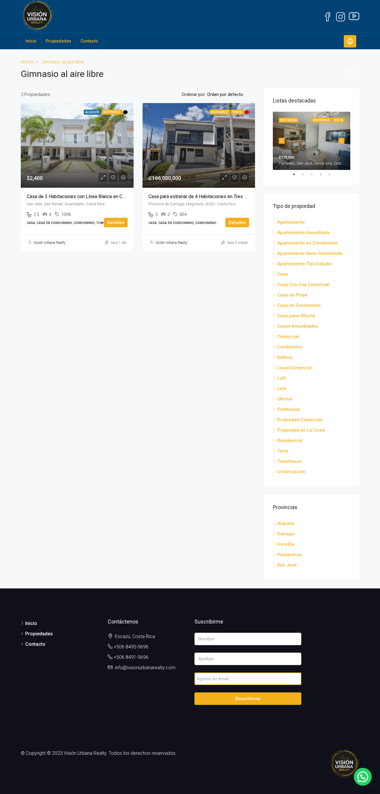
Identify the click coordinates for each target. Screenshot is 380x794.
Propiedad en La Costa (301, 430)
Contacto (89, 41)
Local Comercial (294, 367)
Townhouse (289, 461)
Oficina (284, 399)
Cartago (285, 533)
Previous (282, 141)
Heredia (285, 544)
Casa (282, 274)
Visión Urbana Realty (50, 243)
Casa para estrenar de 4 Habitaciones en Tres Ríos (201, 196)
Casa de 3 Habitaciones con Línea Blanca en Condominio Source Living (100, 196)
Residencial (289, 440)
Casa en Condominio (299, 305)
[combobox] (230, 94)
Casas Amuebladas (297, 326)
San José (287, 565)
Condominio (290, 347)
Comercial (288, 336)
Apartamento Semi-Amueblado (309, 253)
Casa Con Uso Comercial (303, 284)
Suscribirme (248, 698)
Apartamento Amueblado (303, 232)
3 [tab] (315, 174)
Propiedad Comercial (299, 419)
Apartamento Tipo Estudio (304, 263)
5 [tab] (332, 174)
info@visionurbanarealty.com (145, 667)
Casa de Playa (292, 295)
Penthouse (288, 409)
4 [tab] (324, 174)
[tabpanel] (311, 141)
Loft (281, 378)
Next (341, 141)
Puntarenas (289, 554)
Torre (283, 451)
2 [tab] (306, 174)
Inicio (31, 41)
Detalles (115, 222)
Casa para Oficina (296, 315)
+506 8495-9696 (131, 647)
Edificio (284, 357)
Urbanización (291, 471)
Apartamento (291, 222)
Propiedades (58, 41)
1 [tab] (297, 174)
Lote (281, 388)
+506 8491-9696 (131, 657)
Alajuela (285, 523)
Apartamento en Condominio (307, 243)
